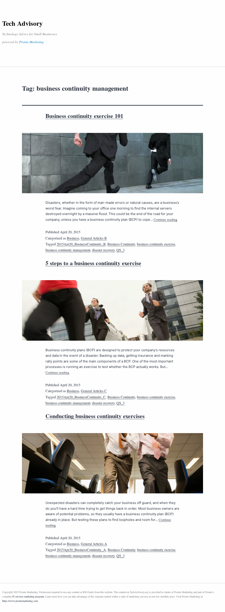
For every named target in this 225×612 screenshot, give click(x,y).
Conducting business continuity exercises (95, 416)
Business (73, 238)
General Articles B (94, 238)
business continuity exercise (156, 244)
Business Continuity (121, 244)
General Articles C (94, 390)
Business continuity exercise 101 (84, 116)
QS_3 (120, 250)
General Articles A (94, 543)
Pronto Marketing (31, 42)
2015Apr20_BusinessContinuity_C (81, 397)
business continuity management (67, 250)
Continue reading (165, 219)
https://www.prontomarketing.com (20, 601)
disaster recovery (103, 250)
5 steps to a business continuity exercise (93, 263)
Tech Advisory (22, 23)
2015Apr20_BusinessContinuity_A (81, 549)
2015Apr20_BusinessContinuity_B (81, 244)
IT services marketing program (28, 596)
